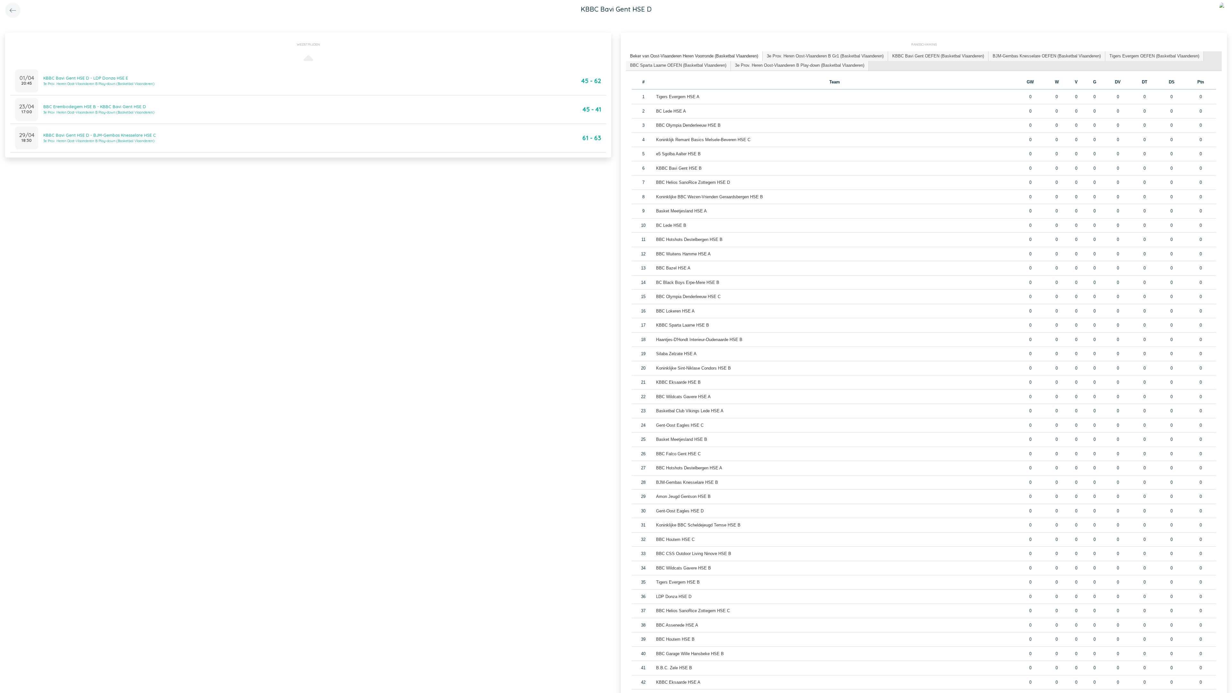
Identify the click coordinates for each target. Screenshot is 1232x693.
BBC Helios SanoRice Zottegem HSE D (693, 182)
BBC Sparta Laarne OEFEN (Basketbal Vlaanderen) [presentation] (678, 65)
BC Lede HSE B (671, 225)
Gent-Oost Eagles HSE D (680, 511)
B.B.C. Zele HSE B (674, 667)
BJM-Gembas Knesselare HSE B (687, 482)
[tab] (694, 56)
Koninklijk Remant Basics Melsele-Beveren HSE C (703, 139)
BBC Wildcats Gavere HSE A (683, 396)
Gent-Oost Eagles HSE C (680, 425)
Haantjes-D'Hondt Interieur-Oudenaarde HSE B (699, 339)
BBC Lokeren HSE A (675, 311)
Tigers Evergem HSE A (677, 96)
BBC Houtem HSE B (675, 639)
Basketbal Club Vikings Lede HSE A (689, 410)
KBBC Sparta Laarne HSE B (682, 325)
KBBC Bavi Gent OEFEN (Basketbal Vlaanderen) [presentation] (938, 56)
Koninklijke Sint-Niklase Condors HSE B (693, 368)
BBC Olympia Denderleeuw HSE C (688, 296)
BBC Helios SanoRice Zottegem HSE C (693, 610)
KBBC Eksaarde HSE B (678, 382)
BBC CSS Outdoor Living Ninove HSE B (693, 553)
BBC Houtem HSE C (675, 539)
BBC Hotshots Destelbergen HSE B (689, 239)
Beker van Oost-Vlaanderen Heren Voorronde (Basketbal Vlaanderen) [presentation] (694, 56)
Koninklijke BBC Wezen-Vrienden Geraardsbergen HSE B (709, 196)
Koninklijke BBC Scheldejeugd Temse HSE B (698, 525)
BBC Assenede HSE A (677, 625)
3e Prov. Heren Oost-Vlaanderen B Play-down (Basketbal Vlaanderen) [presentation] (799, 65)
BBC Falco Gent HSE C (678, 453)
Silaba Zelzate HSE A (676, 353)
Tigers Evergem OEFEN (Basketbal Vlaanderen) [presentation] (1154, 56)
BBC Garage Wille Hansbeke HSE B (690, 653)
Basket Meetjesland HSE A (681, 211)
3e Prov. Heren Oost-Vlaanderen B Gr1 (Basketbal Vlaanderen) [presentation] (825, 56)
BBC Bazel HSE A (673, 268)
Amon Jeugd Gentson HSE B (683, 496)
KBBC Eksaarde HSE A (678, 682)
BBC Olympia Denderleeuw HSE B (688, 125)
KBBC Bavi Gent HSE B (679, 168)
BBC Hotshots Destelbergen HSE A (689, 468)
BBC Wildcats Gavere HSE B (683, 568)
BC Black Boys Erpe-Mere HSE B (687, 282)
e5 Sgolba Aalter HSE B (678, 153)
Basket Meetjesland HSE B (681, 439)
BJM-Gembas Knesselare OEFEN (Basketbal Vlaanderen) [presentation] (1047, 56)
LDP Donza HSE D (673, 596)
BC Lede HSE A (671, 111)
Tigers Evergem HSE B (678, 582)
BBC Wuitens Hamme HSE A (683, 254)
